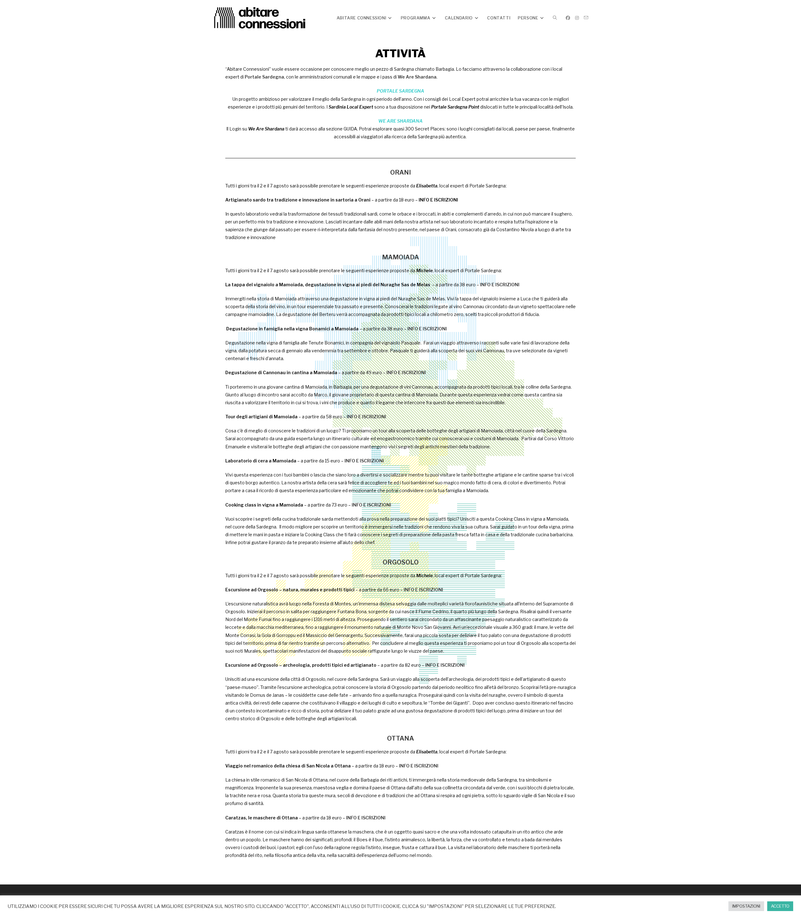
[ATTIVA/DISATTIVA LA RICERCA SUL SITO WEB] (555, 17)
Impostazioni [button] (746, 906)
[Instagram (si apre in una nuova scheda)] (577, 18)
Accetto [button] (780, 906)
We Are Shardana (417, 76)
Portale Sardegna (264, 76)
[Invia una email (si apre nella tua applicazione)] (586, 17)
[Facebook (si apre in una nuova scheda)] (568, 18)
